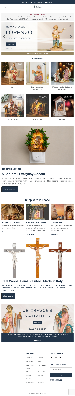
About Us (29, 357)
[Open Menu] (1, 7)
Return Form (41, 382)
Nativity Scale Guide (30, 366)
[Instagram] (55, 357)
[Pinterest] (60, 357)
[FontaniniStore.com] (37, 6)
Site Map (40, 375)
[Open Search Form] (4, 7)
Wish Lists (29, 372)
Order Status (42, 365)
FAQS (39, 361)
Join (61, 375)
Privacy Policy (42, 372)
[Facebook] (51, 357)
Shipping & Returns (29, 377)
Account (40, 357)
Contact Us (29, 361)
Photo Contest (30, 382)
